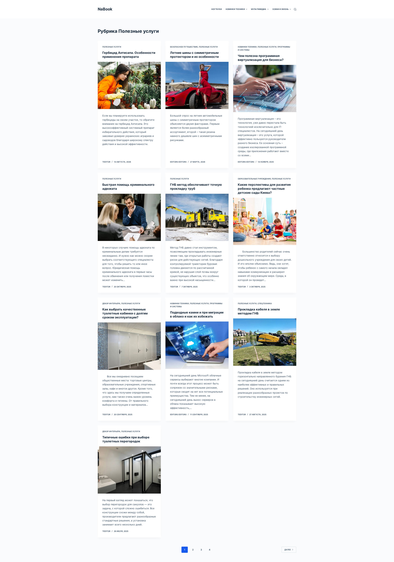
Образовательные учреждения (254, 179)
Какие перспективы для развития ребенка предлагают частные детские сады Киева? (264, 189)
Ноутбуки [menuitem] (216, 9)
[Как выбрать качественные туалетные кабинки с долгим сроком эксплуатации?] (129, 346)
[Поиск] (295, 9)
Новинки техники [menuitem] (235, 9)
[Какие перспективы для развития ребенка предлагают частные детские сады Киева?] (264, 221)
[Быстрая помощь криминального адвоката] (129, 217)
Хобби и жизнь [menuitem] (280, 9)
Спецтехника (265, 303)
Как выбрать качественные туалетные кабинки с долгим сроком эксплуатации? (125, 313)
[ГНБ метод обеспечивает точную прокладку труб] (197, 217)
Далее (287, 549)
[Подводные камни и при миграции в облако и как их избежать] (197, 345)
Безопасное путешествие (184, 47)
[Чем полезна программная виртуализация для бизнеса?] (264, 88)
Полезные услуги (111, 47)
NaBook (105, 9)
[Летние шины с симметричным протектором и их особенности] (197, 85)
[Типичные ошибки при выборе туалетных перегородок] (129, 470)
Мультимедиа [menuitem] (258, 9)
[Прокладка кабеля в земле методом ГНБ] (264, 342)
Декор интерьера (111, 303)
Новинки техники (247, 47)
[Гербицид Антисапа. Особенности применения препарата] (129, 85)
